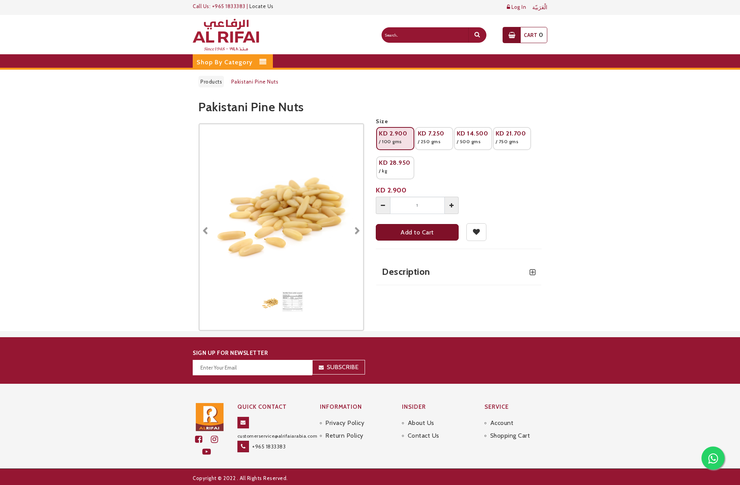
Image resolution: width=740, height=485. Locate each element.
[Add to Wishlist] (476, 232)
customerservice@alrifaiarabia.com (277, 436)
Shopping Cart (510, 435)
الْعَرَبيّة (539, 7)
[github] (218, 439)
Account (501, 422)
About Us (421, 422)
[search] (477, 35)
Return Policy (344, 435)
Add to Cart (417, 232)
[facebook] (203, 439)
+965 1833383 (269, 446)
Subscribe (342, 367)
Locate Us (261, 6)
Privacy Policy (344, 422)
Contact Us (423, 435)
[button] (208, 227)
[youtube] (209, 452)
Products (211, 82)
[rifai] (210, 416)
